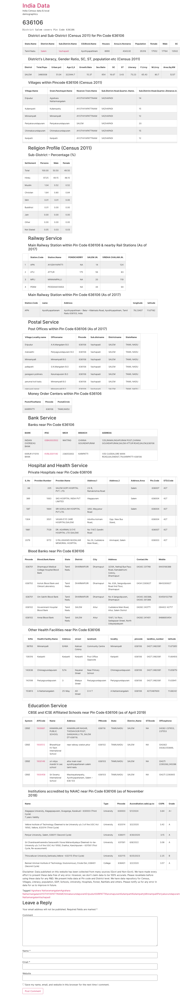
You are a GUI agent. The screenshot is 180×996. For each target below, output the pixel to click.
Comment (27, 915)
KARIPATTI (100, 893)
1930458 (41, 774)
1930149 (41, 761)
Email (26, 962)
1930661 (41, 728)
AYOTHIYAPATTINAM (51, 893)
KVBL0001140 (51, 454)
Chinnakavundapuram (74, 893)
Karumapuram (113, 893)
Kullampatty (138, 893)
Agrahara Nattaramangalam (46, 890)
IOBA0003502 (51, 440)
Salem (44, 51)
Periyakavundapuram (168, 893)
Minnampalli (151, 893)
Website (26, 973)
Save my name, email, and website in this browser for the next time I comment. (67, 984)
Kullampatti (126, 893)
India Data (36, 5)
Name (26, 951)
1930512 (41, 744)
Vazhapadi (64, 51)
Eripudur (90, 893)
